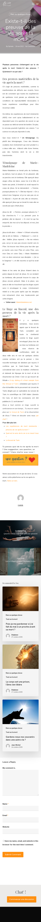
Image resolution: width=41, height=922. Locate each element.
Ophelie (10, 46)
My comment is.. (9, 768)
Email (5, 815)
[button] (37, 4)
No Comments (30, 46)
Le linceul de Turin (13, 440)
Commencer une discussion (21, 899)
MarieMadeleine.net (24, 302)
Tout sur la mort (11, 619)
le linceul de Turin (17, 412)
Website (6, 827)
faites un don (12, 481)
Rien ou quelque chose (20, 14)
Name (6, 804)
